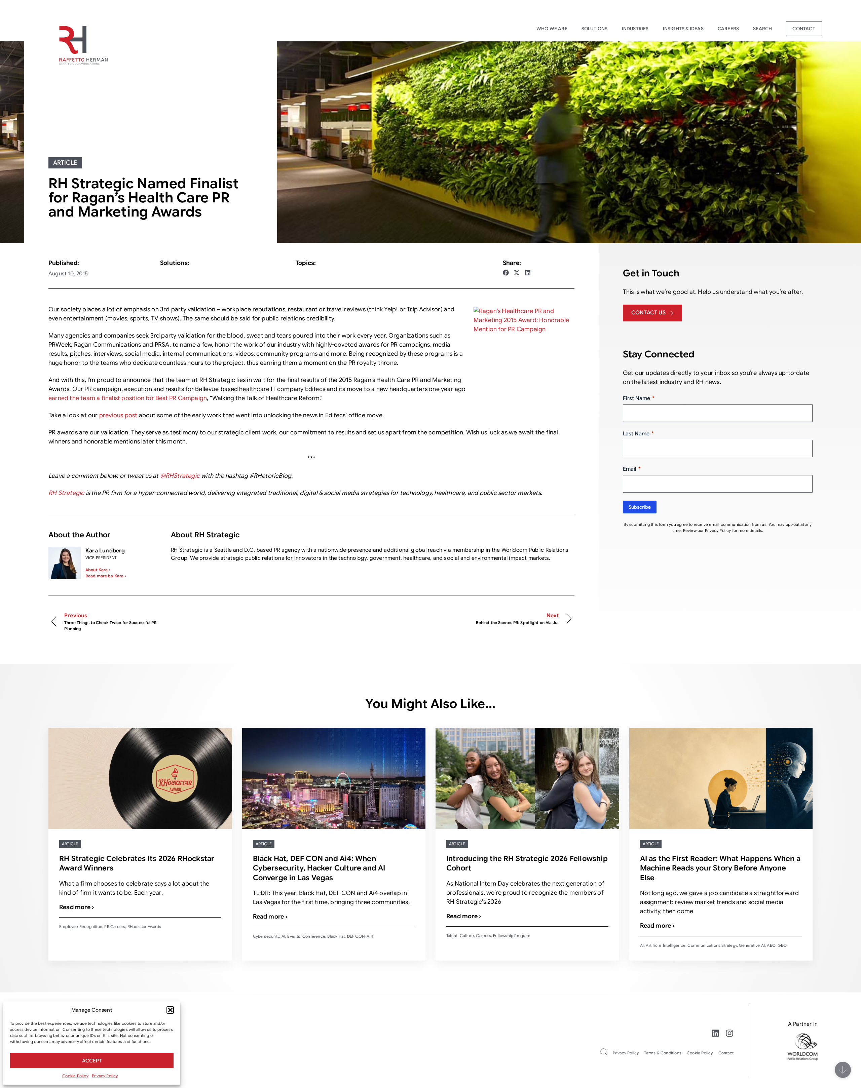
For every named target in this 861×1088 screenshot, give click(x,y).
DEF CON (356, 936)
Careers (728, 29)
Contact (803, 29)
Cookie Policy (75, 1075)
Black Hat (336, 936)
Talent (451, 935)
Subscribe (640, 507)
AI (283, 936)
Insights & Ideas (683, 29)
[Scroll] (843, 1070)
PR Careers (114, 926)
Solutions (595, 29)
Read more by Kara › (105, 575)
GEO (782, 945)
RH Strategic (66, 493)
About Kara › (97, 569)
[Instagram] (729, 1033)
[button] (170, 1010)
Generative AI (752, 945)
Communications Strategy (712, 945)
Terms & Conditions (662, 1052)
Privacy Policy (105, 1075)
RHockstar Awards (144, 926)
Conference (313, 936)
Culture (467, 935)
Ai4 (370, 936)
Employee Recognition (80, 926)
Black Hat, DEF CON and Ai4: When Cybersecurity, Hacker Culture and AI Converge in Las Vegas (319, 868)
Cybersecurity (266, 936)
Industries (635, 29)
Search (762, 29)
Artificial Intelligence (665, 945)
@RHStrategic (180, 475)
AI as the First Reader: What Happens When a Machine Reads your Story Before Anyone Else (720, 868)
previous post (118, 415)
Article (65, 162)
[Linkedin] (715, 1033)
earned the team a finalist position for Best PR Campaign (127, 398)
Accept (92, 1061)
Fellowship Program (511, 935)
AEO (771, 945)
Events (293, 936)
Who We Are (551, 29)
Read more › (76, 907)
